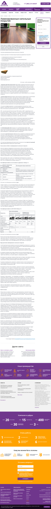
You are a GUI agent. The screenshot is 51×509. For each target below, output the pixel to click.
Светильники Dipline (30, 350)
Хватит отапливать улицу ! (6, 350)
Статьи (36, 12)
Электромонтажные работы (5, 497)
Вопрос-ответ (24, 12)
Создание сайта (48, 501)
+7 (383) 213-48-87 (30, 4)
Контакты (46, 9)
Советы (42, 12)
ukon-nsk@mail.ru (17, 4)
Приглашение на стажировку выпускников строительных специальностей (6, 386)
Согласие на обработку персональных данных (47, 499)
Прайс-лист (18, 9)
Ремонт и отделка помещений (5, 492)
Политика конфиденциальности (45, 494)
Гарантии (11, 12)
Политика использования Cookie (45, 496)
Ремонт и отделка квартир (17, 498)
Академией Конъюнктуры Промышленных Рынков (25, 338)
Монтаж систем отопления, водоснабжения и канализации (5, 500)
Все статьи (20, 394)
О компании (37, 9)
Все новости (2, 400)
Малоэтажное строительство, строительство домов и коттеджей (5, 495)
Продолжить (47, 506)
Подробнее (37, 407)
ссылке (11, 507)
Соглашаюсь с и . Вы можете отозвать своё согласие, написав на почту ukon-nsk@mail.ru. (44, 38)
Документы (28, 9)
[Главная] (4, 3)
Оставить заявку (45, 3)
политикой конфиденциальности (43, 36)
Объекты (11, 9)
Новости (31, 12)
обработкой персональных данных (44, 37)
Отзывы (17, 12)
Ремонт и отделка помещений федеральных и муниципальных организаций (19, 490)
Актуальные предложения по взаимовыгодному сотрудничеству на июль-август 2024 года (8, 392)
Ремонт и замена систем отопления (25, 392)
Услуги (4, 9)
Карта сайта (48, 487)
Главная (1, 15)
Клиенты (48, 12)
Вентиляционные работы (4, 502)
